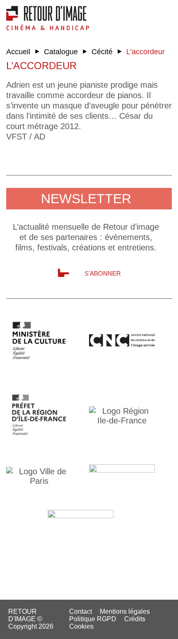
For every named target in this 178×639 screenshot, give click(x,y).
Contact (80, 611)
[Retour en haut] (143, 630)
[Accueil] (47, 17)
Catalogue (61, 52)
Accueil (18, 52)
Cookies (81, 626)
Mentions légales (125, 611)
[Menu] (165, 14)
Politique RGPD (92, 618)
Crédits (134, 618)
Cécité (102, 52)
